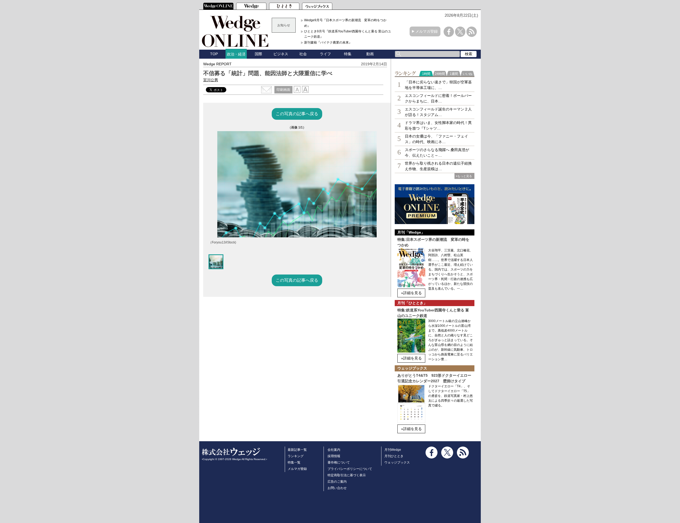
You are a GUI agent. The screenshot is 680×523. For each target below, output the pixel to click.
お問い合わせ (337, 488)
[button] (216, 261)
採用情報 (334, 456)
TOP (214, 54)
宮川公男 (210, 80)
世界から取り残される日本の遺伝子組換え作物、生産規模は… (438, 166)
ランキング (296, 456)
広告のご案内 (337, 481)
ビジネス (280, 54)
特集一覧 (294, 462)
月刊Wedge (392, 450)
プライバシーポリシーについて (350, 469)
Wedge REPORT (217, 64)
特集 (347, 54)
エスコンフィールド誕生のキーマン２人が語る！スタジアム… (438, 112)
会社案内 (334, 450)
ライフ (325, 54)
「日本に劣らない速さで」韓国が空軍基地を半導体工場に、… (438, 85)
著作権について (339, 462)
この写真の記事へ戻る (297, 114)
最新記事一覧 (297, 450)
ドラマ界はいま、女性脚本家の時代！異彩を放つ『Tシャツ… (438, 125)
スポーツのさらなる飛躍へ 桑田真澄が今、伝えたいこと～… (437, 152)
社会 (303, 54)
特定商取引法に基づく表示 (347, 475)
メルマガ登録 (426, 31)
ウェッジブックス (397, 462)
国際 (258, 54)
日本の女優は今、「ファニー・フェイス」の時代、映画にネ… (436, 139)
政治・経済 (236, 54)
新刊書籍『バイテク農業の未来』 (328, 42)
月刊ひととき (393, 456)
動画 (370, 54)
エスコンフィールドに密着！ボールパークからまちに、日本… (438, 98)
